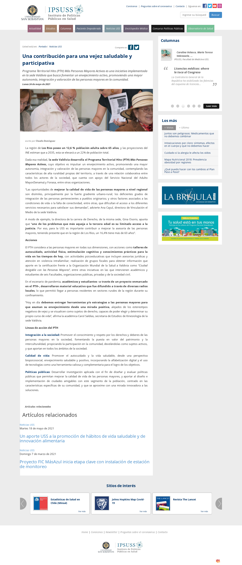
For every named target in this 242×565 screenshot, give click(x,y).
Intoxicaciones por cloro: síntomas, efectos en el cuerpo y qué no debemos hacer (189, 144)
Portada (43, 46)
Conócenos (131, 6)
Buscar (216, 15)
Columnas (65, 28)
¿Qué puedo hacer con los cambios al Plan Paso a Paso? (189, 171)
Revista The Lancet (184, 499)
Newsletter (111, 532)
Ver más (82, 511)
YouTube (215, 6)
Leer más (211, 106)
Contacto (180, 6)
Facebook (205, 6)
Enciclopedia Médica (136, 28)
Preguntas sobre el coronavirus (156, 6)
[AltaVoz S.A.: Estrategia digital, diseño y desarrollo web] (218, 561)
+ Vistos (168, 127)
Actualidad (35, 28)
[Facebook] (130, 47)
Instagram (220, 6)
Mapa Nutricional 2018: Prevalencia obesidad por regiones (185, 161)
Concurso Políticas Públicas (168, 28)
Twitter (210, 6)
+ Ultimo (184, 127)
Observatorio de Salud (200, 28)
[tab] (169, 127)
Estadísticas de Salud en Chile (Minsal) (65, 501)
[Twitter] (136, 47)
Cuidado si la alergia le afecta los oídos (187, 152)
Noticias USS (113, 28)
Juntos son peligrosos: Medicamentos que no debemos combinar (189, 135)
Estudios (50, 28)
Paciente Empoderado (89, 28)
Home (84, 532)
